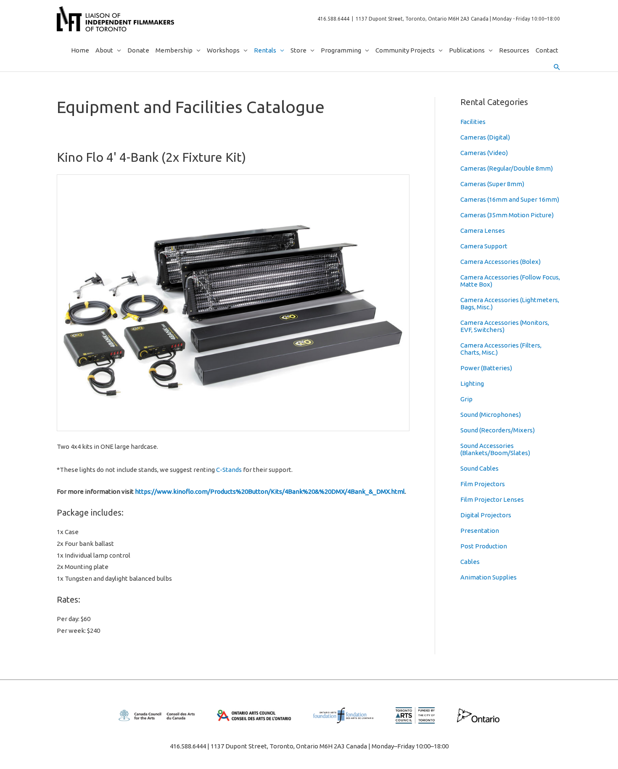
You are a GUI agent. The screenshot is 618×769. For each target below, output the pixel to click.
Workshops (223, 50)
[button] (557, 67)
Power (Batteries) (486, 367)
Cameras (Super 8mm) (492, 183)
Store (298, 50)
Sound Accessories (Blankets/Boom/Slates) (495, 449)
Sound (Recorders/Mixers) (497, 430)
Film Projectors (482, 483)
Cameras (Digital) (485, 137)
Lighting (472, 383)
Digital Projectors (485, 515)
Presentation (479, 530)
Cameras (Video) (484, 152)
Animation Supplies (488, 577)
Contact (547, 50)
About (104, 50)
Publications (467, 50)
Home (80, 50)
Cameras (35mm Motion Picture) (507, 215)
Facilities (473, 121)
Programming (341, 50)
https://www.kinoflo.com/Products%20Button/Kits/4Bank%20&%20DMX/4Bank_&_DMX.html (270, 491)
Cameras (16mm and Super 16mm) (509, 199)
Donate (138, 50)
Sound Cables (479, 468)
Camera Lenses (482, 230)
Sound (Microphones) (490, 414)
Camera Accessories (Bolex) (500, 261)
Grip (466, 399)
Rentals (265, 50)
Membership (174, 50)
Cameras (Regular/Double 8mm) (506, 168)
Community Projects (405, 50)
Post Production (483, 546)
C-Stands (229, 469)
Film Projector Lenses (492, 499)
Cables (470, 561)
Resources (514, 50)
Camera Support (483, 246)
